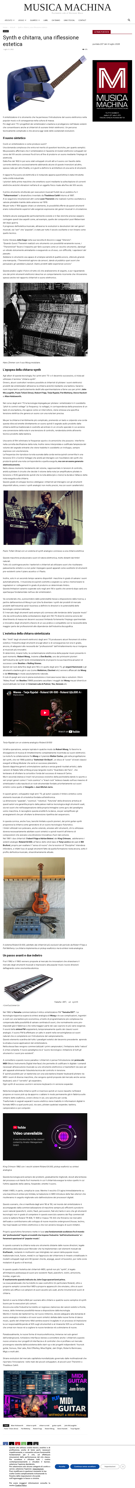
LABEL (46, 20)
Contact (82, 20)
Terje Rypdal (74, 1429)
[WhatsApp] (23, 1444)
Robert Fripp (37, 1429)
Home (5, 27)
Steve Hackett (62, 1429)
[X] (11, 1444)
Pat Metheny (25, 1429)
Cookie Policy (21, 1485)
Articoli (12, 27)
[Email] (29, 1444)
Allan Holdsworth (17, 1425)
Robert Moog (49, 1429)
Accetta (62, 1466)
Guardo (34, 20)
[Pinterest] (17, 1444)
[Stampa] (35, 1444)
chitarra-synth (31, 1425)
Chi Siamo (56, 20)
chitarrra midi (44, 1425)
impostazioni (38, 1469)
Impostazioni (110, 1466)
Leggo (21, 20)
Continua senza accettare (85, 1466)
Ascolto (8, 20)
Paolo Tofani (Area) (11, 1429)
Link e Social (69, 20)
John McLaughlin (70, 1425)
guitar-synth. (57, 1425)
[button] (129, 20)
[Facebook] (5, 1444)
